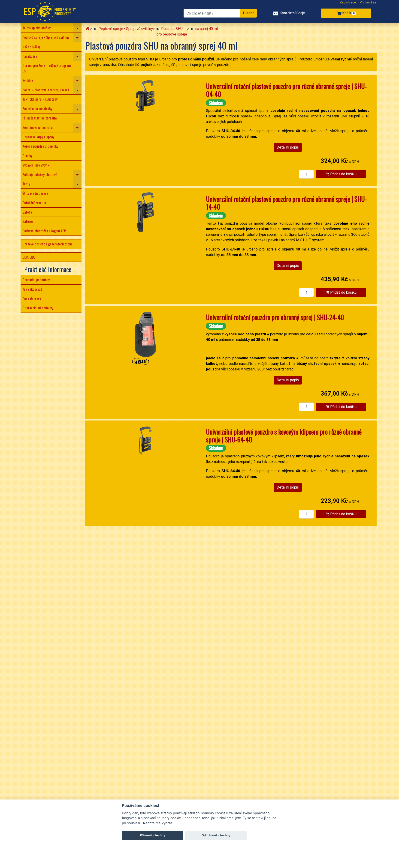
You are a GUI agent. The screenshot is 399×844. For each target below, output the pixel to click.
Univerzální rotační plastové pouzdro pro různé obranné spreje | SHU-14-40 (286, 203)
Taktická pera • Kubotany (39, 99)
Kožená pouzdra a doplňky (40, 146)
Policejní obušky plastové (39, 174)
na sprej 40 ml (206, 29)
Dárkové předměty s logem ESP (44, 230)
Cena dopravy (31, 298)
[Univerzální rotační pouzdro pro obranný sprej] (145, 338)
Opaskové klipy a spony (38, 137)
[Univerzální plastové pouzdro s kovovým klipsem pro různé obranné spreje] (145, 444)
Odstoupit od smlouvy (37, 307)
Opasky (27, 155)
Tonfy (26, 183)
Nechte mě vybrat (157, 823)
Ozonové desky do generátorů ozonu (47, 244)
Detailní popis (288, 147)
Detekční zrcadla (34, 202)
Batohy (27, 212)
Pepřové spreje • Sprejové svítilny (45, 37)
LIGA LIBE (28, 257)
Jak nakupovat (32, 289)
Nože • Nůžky (31, 46)
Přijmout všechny (152, 835)
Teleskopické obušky (36, 27)
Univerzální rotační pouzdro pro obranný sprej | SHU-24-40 (275, 317)
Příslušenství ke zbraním (39, 118)
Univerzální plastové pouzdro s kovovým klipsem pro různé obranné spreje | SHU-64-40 (284, 435)
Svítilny (27, 80)
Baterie (27, 221)
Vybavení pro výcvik (35, 165)
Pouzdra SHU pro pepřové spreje (172, 31)
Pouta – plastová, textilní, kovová (45, 89)
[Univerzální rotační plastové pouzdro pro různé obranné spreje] (145, 99)
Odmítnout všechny (216, 835)
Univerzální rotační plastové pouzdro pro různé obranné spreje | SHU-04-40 (286, 90)
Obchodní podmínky (36, 279)
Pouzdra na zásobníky (37, 108)
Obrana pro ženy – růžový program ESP (46, 68)
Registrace (348, 2)
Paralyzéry (29, 56)
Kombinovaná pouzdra (37, 127)
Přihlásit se (368, 2)
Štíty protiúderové (35, 193)
